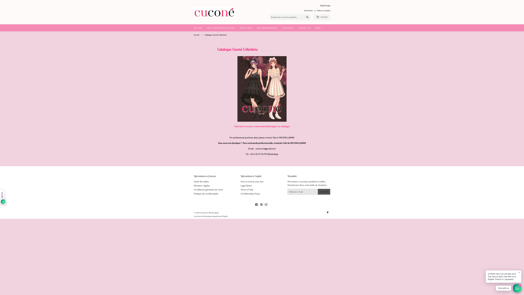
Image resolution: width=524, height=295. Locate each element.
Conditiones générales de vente (208, 189)
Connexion (308, 10)
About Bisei (246, 28)
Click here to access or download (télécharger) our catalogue (262, 126)
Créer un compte (323, 10)
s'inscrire (324, 192)
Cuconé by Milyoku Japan (209, 213)
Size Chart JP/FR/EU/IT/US (221, 28)
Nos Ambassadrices (267, 28)
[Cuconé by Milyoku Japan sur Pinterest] (261, 205)
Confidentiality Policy (250, 193)
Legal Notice (246, 185)
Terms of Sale (247, 189)
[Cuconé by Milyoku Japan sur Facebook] (256, 205)
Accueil (198, 28)
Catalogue (288, 28)
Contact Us (304, 28)
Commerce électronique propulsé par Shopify (211, 216)
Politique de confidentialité (206, 193)
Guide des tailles (201, 181)
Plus (317, 28)
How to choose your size (252, 181)
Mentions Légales (202, 185)
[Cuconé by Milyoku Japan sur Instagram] (266, 205)
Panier (323, 17)
